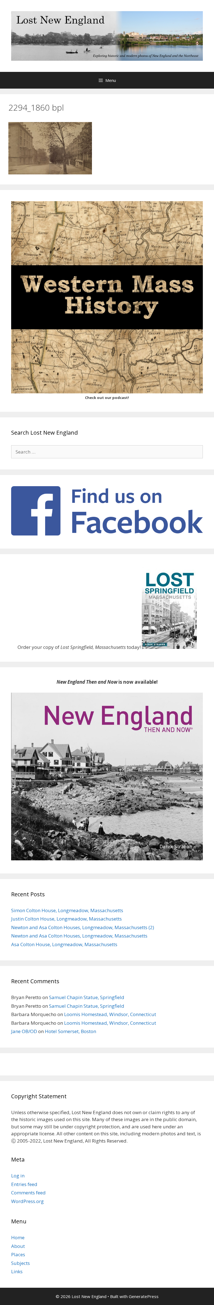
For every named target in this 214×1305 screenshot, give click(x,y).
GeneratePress (144, 1296)
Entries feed (24, 1184)
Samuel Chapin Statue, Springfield (86, 997)
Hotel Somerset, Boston (70, 1031)
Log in (18, 1175)
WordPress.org (27, 1201)
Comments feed (28, 1192)
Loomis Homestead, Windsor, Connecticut (110, 1014)
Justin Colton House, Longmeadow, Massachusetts (66, 919)
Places (18, 1254)
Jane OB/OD (24, 1031)
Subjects (20, 1263)
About (18, 1246)
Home (18, 1237)
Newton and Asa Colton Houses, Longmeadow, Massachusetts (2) (82, 927)
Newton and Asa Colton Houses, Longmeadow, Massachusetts (79, 936)
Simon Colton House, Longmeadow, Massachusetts (67, 910)
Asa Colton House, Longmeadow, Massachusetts (64, 944)
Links (17, 1271)
